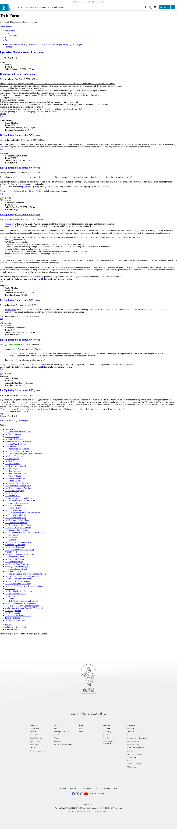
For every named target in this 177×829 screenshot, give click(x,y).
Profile (41, 279)
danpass (8, 349)
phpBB (13, 634)
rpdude (8, 224)
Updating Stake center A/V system (22, 52)
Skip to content (6, 26)
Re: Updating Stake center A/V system (20, 135)
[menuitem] (17, 35)
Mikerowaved (10, 309)
